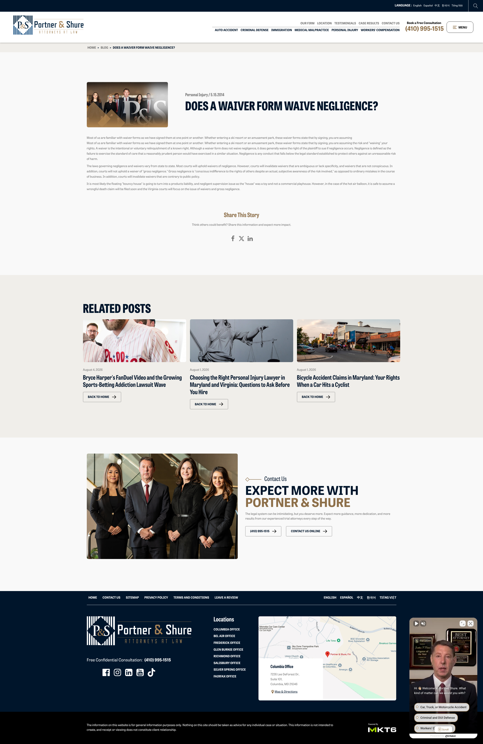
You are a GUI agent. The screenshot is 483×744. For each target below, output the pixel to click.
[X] (241, 239)
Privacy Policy (156, 597)
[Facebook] (233, 239)
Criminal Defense (254, 30)
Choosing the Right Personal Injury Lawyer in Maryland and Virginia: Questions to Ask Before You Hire (240, 385)
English (417, 5)
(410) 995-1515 (424, 29)
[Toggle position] (463, 623)
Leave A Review (226, 597)
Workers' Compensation (380, 30)
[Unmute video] (416, 623)
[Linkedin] (250, 239)
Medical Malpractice (312, 30)
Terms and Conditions (191, 597)
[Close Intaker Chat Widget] (471, 623)
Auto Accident (226, 30)
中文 (437, 5)
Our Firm (307, 23)
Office (227, 629)
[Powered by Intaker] (450, 736)
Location (324, 23)
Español (428, 5)
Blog (104, 47)
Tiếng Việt (457, 5)
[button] (102, 397)
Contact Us (391, 23)
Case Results (369, 23)
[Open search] (475, 5)
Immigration (281, 30)
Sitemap (132, 597)
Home (92, 47)
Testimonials (345, 23)
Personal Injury (344, 30)
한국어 (446, 5)
